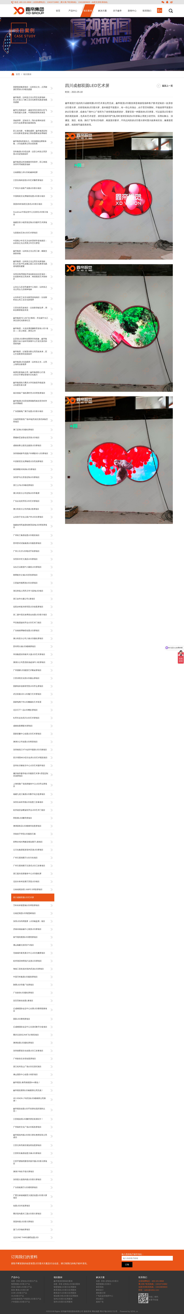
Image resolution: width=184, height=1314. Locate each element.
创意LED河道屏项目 (21, 1206)
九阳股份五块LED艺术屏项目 (25, 233)
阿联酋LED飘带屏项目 (22, 818)
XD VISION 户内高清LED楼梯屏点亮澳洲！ (29, 1099)
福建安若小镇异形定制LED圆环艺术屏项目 (30, 223)
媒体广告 (100, 1302)
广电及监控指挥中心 (104, 1296)
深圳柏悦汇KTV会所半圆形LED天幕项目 (30, 750)
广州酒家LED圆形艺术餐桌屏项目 (27, 670)
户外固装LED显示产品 (20, 1302)
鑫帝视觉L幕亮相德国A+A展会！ (26, 1082)
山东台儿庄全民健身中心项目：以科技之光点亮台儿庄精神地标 (30, 288)
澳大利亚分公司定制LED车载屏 (26, 493)
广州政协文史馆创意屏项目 (24, 1058)
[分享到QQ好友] (167, 2)
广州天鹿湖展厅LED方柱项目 (25, 858)
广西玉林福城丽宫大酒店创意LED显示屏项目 (30, 1196)
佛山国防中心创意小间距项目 (25, 1074)
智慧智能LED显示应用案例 (65, 1287)
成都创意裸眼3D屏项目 (23, 726)
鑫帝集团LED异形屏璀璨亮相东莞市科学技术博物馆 (30, 402)
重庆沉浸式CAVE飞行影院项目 (26, 1035)
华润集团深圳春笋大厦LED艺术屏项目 (29, 654)
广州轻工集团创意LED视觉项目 (26, 535)
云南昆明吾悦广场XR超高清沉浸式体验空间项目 (30, 420)
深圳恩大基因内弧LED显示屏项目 (27, 1179)
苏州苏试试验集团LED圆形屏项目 (27, 543)
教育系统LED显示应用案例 (65, 1290)
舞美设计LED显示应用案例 (65, 1293)
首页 (58, 11)
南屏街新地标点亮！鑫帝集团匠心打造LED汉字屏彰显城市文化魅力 (29, 373)
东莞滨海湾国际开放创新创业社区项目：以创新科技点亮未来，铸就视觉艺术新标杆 (30, 276)
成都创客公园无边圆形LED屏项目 (27, 445)
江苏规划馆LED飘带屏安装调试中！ (28, 1119)
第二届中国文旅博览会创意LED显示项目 (30, 615)
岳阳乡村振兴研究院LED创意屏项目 (28, 607)
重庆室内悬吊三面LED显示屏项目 (27, 1214)
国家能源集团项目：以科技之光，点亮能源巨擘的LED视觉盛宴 (30, 88)
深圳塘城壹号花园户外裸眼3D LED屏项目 (30, 453)
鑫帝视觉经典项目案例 (63, 1281)
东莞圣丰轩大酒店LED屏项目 (25, 559)
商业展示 (100, 1299)
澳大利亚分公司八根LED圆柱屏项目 (28, 638)
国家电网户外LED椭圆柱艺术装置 (27, 702)
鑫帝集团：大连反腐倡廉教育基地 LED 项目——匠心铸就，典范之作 (30, 329)
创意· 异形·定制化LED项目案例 (67, 1284)
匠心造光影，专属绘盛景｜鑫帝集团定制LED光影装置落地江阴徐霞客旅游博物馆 (30, 132)
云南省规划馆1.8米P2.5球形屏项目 (27, 889)
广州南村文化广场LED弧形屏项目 (27, 1127)
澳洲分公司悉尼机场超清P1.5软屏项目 (29, 662)
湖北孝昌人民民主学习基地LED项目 (28, 591)
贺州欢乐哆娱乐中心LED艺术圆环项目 (29, 765)
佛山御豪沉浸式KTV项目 (23, 945)
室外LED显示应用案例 (63, 1302)
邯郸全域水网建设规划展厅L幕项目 (28, 842)
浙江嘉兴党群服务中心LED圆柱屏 (27, 873)
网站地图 (95, 1311)
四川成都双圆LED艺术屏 (23, 897)
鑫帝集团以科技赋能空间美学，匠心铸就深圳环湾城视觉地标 (30, 163)
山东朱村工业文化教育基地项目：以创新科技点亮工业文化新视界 (30, 298)
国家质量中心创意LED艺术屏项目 (27, 734)
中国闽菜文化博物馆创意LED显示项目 (29, 196)
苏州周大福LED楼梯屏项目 (24, 646)
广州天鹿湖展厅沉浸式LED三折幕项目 (29, 866)
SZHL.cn (134, 1311)
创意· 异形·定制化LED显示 (107, 1281)
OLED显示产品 (17, 1296)
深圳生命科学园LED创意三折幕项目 (28, 802)
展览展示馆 (100, 1293)
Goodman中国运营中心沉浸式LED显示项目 (30, 213)
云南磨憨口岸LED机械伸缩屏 (25, 172)
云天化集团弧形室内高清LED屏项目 (28, 850)
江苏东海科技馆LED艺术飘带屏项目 (28, 180)
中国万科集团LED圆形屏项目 (25, 977)
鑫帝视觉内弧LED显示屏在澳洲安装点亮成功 (30, 1136)
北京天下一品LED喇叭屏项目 (25, 710)
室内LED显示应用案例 (63, 1299)
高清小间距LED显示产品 (21, 1287)
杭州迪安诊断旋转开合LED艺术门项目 (29, 810)
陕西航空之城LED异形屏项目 (25, 575)
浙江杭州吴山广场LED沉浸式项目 (27, 1066)
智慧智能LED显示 (103, 1284)
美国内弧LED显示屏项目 (23, 1221)
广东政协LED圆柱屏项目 (23, 993)
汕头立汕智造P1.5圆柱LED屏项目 (27, 567)
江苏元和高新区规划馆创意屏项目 (27, 1145)
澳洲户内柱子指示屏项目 (23, 1171)
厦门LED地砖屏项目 (21, 1229)
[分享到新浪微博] (171, 2)
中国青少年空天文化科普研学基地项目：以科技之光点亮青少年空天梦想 (30, 242)
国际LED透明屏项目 (21, 1019)
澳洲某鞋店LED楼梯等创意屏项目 (27, 826)
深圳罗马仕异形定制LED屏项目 (26, 477)
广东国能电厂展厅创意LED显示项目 (28, 411)
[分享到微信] (163, 2)
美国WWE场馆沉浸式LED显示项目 (27, 204)
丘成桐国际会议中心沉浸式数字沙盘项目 (30, 1027)
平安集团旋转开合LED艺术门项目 (27, 622)
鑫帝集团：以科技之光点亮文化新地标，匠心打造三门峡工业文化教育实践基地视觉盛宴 (30, 99)
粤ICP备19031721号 (108, 1311)
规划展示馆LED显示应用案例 (66, 1296)
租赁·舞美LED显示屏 (20, 1290)
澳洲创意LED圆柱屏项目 (23, 1043)
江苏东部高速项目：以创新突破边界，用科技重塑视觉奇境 (30, 309)
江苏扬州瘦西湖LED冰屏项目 (25, 583)
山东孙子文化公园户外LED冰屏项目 (28, 517)
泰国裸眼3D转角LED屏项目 (24, 469)
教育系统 (100, 1287)
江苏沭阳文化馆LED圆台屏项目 (26, 678)
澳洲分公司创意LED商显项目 (25, 742)
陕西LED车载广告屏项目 (23, 985)
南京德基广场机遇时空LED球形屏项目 (29, 393)
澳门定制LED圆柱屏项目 (23, 429)
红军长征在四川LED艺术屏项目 (26, 718)
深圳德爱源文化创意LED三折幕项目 (28, 1051)
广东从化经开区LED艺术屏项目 (26, 501)
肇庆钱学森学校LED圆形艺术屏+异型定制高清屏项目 (30, 774)
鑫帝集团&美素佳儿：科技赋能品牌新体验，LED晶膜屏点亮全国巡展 (29, 142)
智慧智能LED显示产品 (20, 1284)
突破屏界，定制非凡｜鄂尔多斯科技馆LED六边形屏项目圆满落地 (29, 121)
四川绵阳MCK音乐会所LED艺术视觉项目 (30, 757)
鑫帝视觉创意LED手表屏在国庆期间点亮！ (29, 1110)
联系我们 (147, 11)
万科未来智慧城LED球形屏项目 (26, 905)
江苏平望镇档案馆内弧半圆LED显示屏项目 (30, 1162)
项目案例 (87, 11)
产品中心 (73, 11)
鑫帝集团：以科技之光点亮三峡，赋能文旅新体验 (30, 252)
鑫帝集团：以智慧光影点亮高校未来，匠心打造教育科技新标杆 (30, 352)
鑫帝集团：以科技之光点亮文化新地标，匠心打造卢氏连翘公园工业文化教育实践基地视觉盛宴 (30, 263)
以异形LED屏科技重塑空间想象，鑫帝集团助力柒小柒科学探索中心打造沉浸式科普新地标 (30, 341)
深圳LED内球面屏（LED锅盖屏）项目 (29, 921)
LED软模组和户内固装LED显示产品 (26, 1299)
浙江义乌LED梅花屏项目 (23, 485)
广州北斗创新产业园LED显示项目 (27, 188)
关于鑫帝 (117, 11)
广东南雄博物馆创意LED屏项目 (26, 630)
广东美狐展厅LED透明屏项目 (25, 1187)
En (160, 10)
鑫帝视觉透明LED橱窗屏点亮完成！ (28, 1090)
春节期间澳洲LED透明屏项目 (25, 937)
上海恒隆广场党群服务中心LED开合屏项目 (30, 785)
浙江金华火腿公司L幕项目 (24, 599)
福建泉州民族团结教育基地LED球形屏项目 (30, 526)
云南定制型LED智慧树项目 (24, 913)
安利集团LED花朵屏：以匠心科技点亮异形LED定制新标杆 (30, 152)
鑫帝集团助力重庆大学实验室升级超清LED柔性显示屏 (29, 384)
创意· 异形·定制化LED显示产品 (24, 1281)
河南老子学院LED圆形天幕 (24, 834)
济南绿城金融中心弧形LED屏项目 (27, 929)
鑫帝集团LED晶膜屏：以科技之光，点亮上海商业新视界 (30, 363)
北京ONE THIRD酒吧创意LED (26, 1237)
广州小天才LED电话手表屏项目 (26, 551)
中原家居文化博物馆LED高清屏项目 (28, 461)
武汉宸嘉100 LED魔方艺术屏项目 (27, 694)
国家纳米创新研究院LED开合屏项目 (28, 686)
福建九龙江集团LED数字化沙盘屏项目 (29, 794)
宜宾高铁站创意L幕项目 (23, 1000)
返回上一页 (167, 86)
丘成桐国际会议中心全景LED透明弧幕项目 (30, 1009)
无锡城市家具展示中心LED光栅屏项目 (29, 953)
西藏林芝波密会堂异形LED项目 (26, 437)
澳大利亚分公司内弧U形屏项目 (26, 509)
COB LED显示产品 (19, 1293)
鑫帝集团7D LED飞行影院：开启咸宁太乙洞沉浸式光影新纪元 (30, 319)
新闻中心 (132, 11)
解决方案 (102, 11)
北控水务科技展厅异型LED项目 (26, 881)
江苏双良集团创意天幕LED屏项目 (27, 1153)
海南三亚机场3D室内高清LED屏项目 (28, 969)
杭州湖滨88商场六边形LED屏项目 (27, 961)
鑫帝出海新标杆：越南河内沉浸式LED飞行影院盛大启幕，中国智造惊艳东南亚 (30, 111)
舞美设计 (100, 1290)
